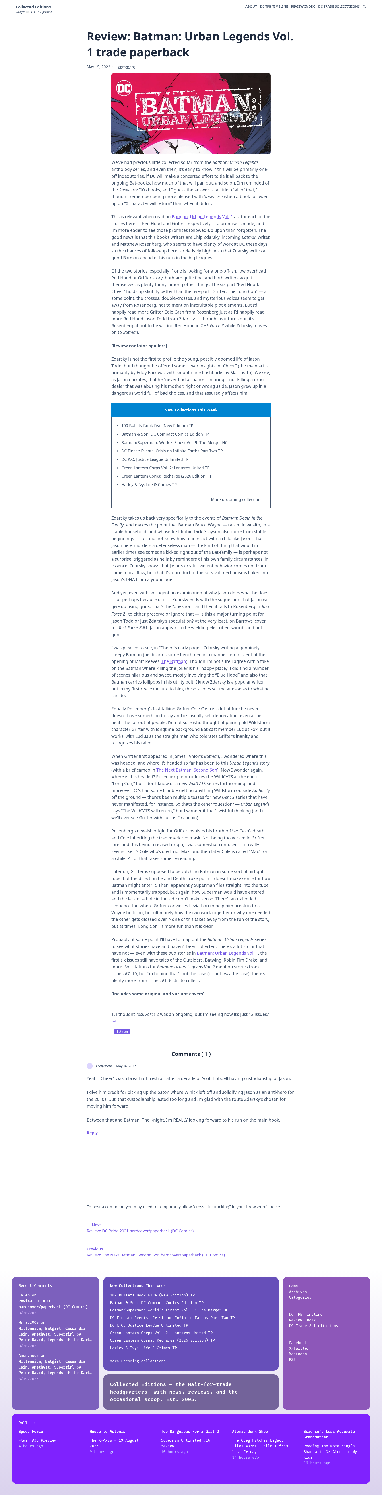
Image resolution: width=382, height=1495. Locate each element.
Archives (298, 1292)
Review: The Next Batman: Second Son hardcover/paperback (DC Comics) (156, 1255)
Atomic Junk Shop (250, 1431)
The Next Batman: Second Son (186, 770)
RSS (292, 1359)
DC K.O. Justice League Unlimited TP (155, 459)
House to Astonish (109, 1431)
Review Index (303, 6)
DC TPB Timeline (274, 6)
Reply (92, 1132)
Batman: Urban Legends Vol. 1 (202, 217)
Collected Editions (33, 7)
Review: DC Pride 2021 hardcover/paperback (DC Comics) (140, 1230)
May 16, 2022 (126, 1066)
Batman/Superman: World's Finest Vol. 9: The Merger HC (174, 442)
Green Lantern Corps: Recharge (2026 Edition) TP (166, 476)
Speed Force (31, 1431)
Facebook (298, 1342)
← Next (94, 1224)
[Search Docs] (364, 7)
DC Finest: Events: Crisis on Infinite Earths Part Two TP (172, 450)
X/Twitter (299, 1348)
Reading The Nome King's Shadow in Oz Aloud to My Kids (330, 1452)
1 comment (125, 66)
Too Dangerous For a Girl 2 (190, 1431)
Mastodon (298, 1354)
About (251, 6)
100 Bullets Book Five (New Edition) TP (157, 425)
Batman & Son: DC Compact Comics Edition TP (165, 434)
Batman (122, 1031)
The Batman (173, 661)
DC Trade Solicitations (339, 6)
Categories (300, 1297)
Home (293, 1286)
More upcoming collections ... (239, 499)
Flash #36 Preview (37, 1440)
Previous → (97, 1249)
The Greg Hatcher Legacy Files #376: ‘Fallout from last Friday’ (260, 1446)
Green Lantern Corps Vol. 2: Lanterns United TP (165, 467)
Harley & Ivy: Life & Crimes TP (149, 484)
